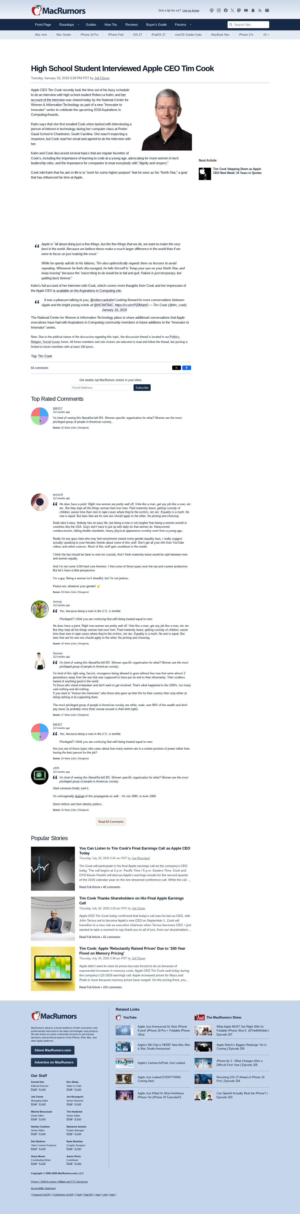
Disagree (83, 427)
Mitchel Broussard (41, 1111)
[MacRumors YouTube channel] (246, 10)
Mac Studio (63, 34)
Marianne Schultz (77, 1126)
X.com (42, 1089)
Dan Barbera (38, 1141)
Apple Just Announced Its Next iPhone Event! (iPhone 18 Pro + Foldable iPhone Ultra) (164, 1030)
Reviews (131, 24)
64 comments (39, 368)
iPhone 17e (246, 34)
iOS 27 (137, 34)
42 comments (111, 937)
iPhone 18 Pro (90, 34)
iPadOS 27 (158, 34)
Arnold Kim (37, 1082)
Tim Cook (45, 356)
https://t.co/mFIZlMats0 (131, 305)
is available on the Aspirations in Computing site (87, 290)
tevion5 (58, 494)
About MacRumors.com (52, 1050)
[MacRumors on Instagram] (219, 10)
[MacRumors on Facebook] (226, 10)
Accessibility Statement (43, 1188)
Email (34, 1089)
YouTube (130, 1017)
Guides (91, 24)
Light (105, 1194)
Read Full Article (89, 887)
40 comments (111, 887)
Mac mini (41, 34)
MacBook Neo (220, 34)
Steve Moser (38, 1156)
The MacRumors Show (223, 1017)
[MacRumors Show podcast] (212, 10)
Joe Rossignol (141, 858)
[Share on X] (176, 368)
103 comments (112, 987)
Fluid (78, 1194)
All (266, 34)
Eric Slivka (72, 1082)
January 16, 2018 (114, 310)
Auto (98, 1194)
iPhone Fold (115, 34)
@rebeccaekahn (102, 300)
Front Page (43, 24)
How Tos (111, 24)
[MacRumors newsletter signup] (267, 10)
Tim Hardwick (74, 1111)
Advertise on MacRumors (54, 1062)
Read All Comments (111, 821)
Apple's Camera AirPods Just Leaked (161, 1063)
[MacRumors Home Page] (58, 10)
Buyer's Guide (156, 24)
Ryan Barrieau (75, 1141)
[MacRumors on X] (232, 10)
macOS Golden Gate (188, 34)
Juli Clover (102, 78)
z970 (56, 768)
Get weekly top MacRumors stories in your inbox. (111, 380)
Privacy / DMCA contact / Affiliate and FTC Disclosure (59, 1181)
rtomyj (57, 601)
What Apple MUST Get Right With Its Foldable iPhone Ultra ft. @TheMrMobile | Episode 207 (243, 1030)
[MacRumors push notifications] (253, 10)
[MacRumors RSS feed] (260, 10)
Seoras (57, 653)
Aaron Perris (74, 1156)
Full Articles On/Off (63, 1194)
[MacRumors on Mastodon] (239, 10)
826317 (57, 408)
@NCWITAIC (103, 305)
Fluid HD (88, 1194)
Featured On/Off (41, 1194)
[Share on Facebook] (186, 368)
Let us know (191, 10)
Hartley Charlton (40, 1126)
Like (74, 427)
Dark (112, 1194)
